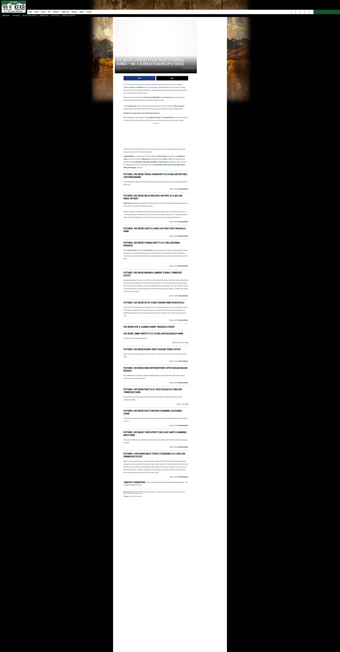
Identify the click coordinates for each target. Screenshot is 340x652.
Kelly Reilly (146, 162)
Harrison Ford (163, 162)
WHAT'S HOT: (6, 15)
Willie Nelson (157, 97)
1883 (164, 159)
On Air (36, 12)
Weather (74, 12)
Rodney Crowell (167, 165)
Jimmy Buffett (131, 493)
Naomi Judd (132, 106)
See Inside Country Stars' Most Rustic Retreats (144, 113)
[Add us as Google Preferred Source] (298, 12)
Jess (186, 404)
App (49, 12)
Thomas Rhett (168, 117)
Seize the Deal (55, 15)
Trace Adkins (176, 165)
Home (30, 12)
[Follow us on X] (307, 12)
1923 (170, 159)
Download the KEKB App (68, 15)
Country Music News (136, 496)
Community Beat (43, 15)
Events (82, 12)
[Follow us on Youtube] (311, 12)
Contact (89, 12)
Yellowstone (145, 159)
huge (132, 87)
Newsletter (65, 12)
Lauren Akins (148, 250)
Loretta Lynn (167, 97)
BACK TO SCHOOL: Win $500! (30, 15)
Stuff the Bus (16, 15)
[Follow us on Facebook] (302, 12)
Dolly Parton (148, 97)
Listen (43, 12)
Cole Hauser (138, 162)
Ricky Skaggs (132, 167)
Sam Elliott (153, 162)
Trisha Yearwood (178, 106)
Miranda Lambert (155, 117)
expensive (140, 87)
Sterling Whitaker (124, 68)
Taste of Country (162, 156)
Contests (56, 12)
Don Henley (158, 165)
